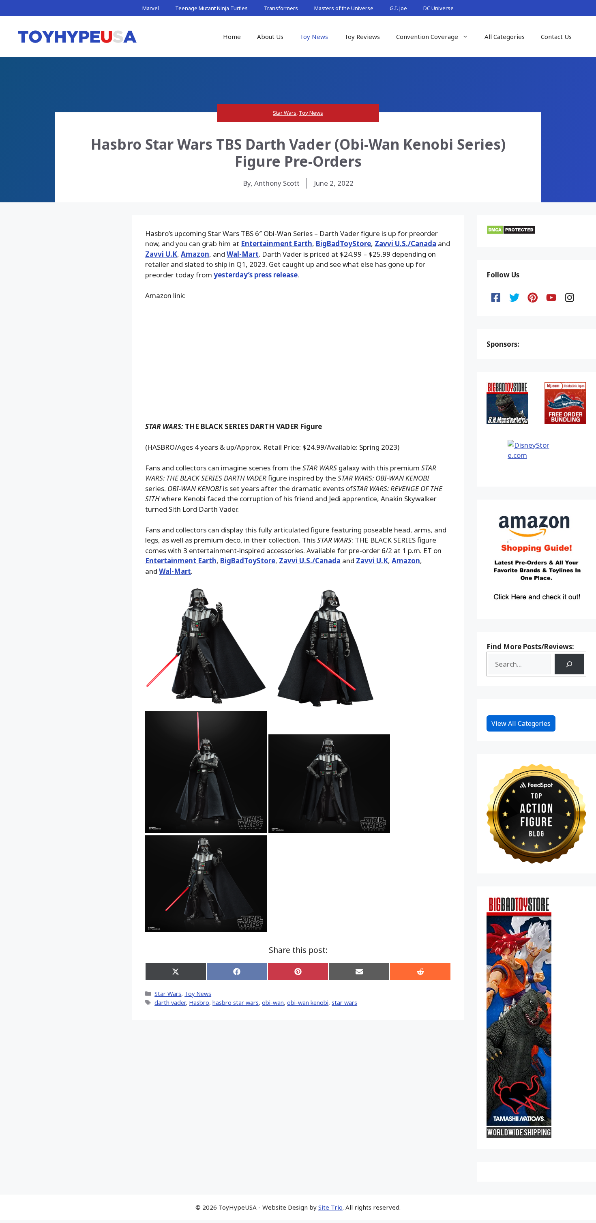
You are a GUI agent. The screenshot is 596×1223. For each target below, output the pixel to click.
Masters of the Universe (343, 8)
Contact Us (556, 36)
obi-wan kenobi (307, 1002)
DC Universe (438, 8)
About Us (270, 36)
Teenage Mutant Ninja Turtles (211, 8)
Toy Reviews (362, 36)
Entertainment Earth (276, 243)
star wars (344, 1002)
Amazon (195, 254)
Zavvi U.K (161, 254)
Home (232, 36)
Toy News (314, 36)
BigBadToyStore (343, 243)
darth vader (170, 1002)
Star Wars (284, 112)
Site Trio (330, 1207)
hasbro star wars (235, 1002)
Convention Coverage (427, 36)
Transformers (281, 8)
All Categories (505, 36)
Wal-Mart (243, 254)
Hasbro (199, 1002)
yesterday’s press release (256, 274)
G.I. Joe (398, 8)
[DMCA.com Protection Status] (511, 232)
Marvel (150, 8)
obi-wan (273, 1002)
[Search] (569, 664)
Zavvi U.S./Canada (405, 243)
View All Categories (521, 723)
